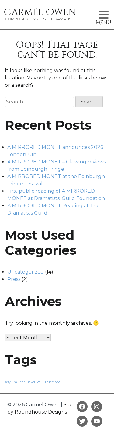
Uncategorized (25, 272)
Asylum (11, 382)
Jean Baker (26, 382)
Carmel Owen (40, 12)
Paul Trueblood (48, 382)
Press (13, 279)
